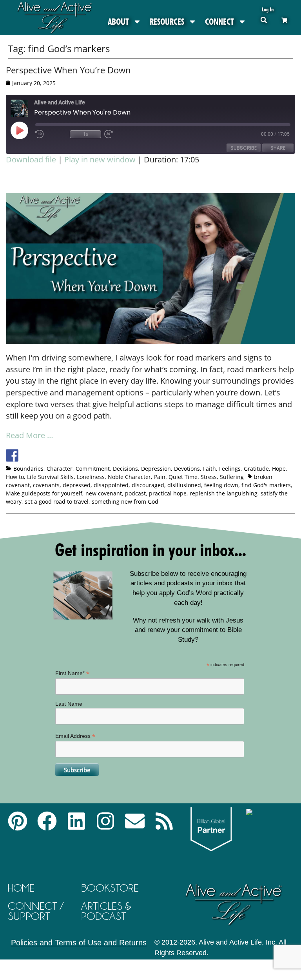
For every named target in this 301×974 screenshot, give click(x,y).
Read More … (29, 435)
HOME (21, 888)
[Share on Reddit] (41, 455)
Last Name (68, 704)
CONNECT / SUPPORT (35, 911)
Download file (31, 159)
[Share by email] (84, 455)
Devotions (187, 468)
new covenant (103, 493)
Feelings (230, 468)
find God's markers (266, 485)
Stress (209, 477)
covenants (46, 485)
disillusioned (184, 485)
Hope (279, 468)
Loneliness (91, 477)
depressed (77, 485)
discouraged (148, 485)
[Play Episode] (26, 130)
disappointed (111, 485)
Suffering (232, 477)
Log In (268, 9)
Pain (159, 477)
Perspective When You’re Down (68, 70)
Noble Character (129, 477)
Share (277, 147)
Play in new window (100, 159)
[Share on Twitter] (26, 455)
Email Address (75, 736)
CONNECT (219, 21)
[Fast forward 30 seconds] (120, 134)
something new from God (125, 501)
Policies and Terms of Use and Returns (79, 942)
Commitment (93, 468)
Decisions (125, 468)
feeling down (221, 485)
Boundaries (28, 468)
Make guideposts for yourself (44, 493)
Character (60, 468)
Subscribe (243, 147)
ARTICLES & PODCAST (106, 911)
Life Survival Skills (50, 477)
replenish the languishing (223, 493)
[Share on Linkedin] (70, 455)
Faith (209, 468)
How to (15, 477)
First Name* (72, 673)
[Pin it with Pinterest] (55, 455)
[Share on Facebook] (12, 455)
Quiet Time (183, 477)
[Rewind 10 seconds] (51, 134)
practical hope (168, 493)
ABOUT (118, 21)
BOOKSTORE (110, 888)
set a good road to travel (57, 501)
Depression (156, 468)
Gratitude (256, 468)
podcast (135, 493)
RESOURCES (167, 21)
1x (85, 134)
